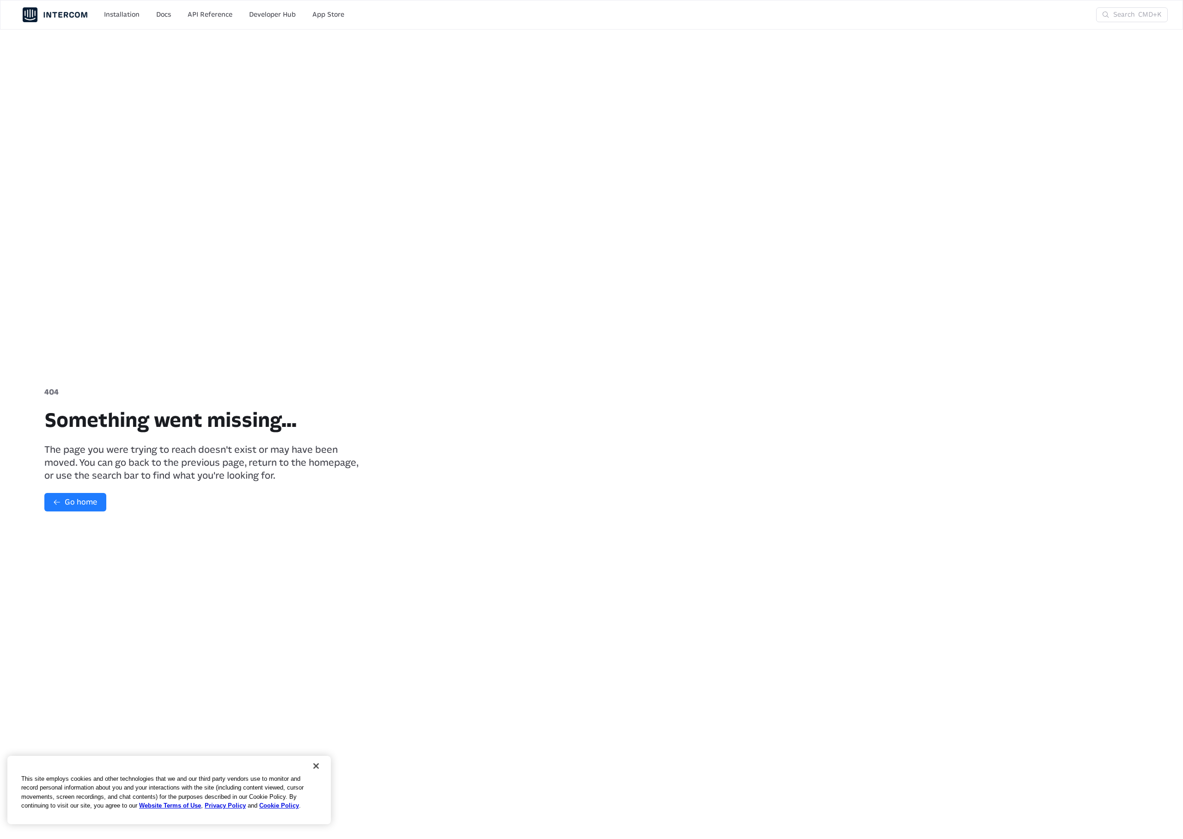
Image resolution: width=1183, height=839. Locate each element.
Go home (81, 502)
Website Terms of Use (170, 805)
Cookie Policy (279, 805)
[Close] (316, 766)
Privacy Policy (225, 805)
